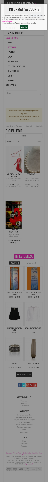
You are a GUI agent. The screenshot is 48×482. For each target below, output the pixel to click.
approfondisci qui (7, 21)
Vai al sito (24, 27)
